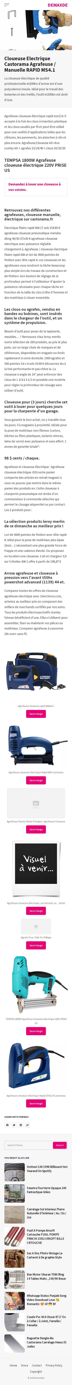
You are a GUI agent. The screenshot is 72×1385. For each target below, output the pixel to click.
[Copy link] (27, 1125)
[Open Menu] (7, 5)
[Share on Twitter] (14, 1125)
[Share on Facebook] (7, 1125)
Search (60, 1145)
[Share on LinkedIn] (21, 1125)
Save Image (36, 713)
